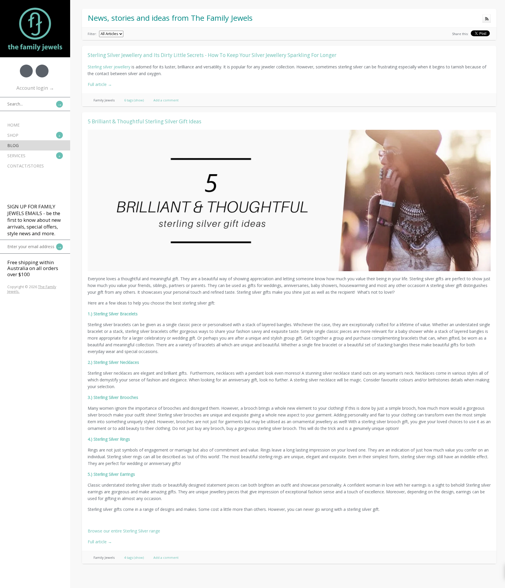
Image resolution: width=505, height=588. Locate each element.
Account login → (35, 87)
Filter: (92, 34)
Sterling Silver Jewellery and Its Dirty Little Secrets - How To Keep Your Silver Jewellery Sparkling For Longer (212, 55)
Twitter (42, 71)
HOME (13, 125)
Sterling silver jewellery (109, 67)
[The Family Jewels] (35, 8)
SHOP (12, 135)
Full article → (100, 84)
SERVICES (16, 155)
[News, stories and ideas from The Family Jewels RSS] (486, 19)
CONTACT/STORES (25, 166)
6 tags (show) (134, 100)
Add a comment (166, 100)
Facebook (26, 71)
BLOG (13, 145)
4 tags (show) (134, 557)
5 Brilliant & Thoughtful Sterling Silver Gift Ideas (144, 121)
